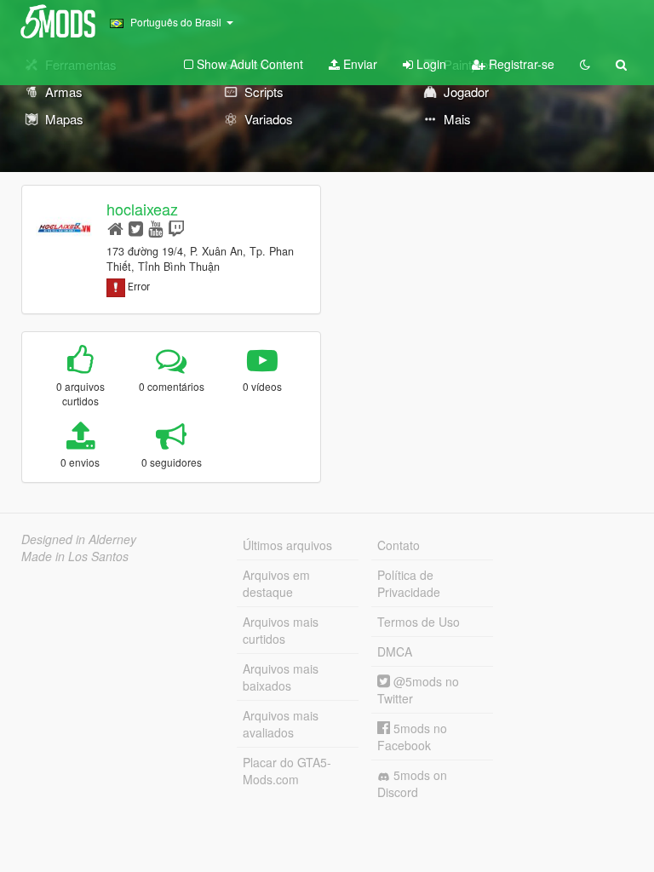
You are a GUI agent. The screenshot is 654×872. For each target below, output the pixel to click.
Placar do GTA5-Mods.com (287, 771)
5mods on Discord (412, 783)
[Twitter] (136, 227)
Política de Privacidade (408, 583)
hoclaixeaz (142, 209)
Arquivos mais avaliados (280, 724)
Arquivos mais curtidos (280, 630)
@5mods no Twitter (418, 690)
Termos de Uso (418, 621)
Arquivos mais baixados (280, 677)
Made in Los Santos (75, 556)
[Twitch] (176, 227)
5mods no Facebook (412, 737)
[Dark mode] (585, 64)
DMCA (394, 651)
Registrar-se (519, 63)
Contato (398, 545)
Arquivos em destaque (276, 583)
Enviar (358, 63)
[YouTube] (155, 227)
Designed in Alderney (78, 539)
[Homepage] (115, 227)
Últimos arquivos (287, 545)
